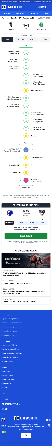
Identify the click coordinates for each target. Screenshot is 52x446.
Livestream (34, 13)
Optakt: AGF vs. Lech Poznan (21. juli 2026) (19, 302)
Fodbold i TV (20, 13)
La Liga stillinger (8, 361)
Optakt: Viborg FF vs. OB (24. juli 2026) (18, 283)
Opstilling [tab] (20, 39)
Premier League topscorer (11, 323)
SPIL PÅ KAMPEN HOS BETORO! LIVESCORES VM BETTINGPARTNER (26, 229)
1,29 (21, 223)
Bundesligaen (6, 383)
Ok (26, 435)
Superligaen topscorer (10, 319)
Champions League (8, 379)
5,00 (32, 223)
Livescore (6, 13)
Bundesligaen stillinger (10, 357)
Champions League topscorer (12, 327)
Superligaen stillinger (9, 345)
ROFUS (33, 197)
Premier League (7, 375)
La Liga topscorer (8, 335)
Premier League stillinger (11, 349)
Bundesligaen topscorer (10, 331)
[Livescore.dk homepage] (11, 7)
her (31, 429)
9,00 (42, 223)
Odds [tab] (45, 39)
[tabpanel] (26, 118)
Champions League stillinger (12, 353)
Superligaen (6, 371)
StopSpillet (17, 197)
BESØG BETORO (26, 236)
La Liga (4, 387)
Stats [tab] (32, 39)
